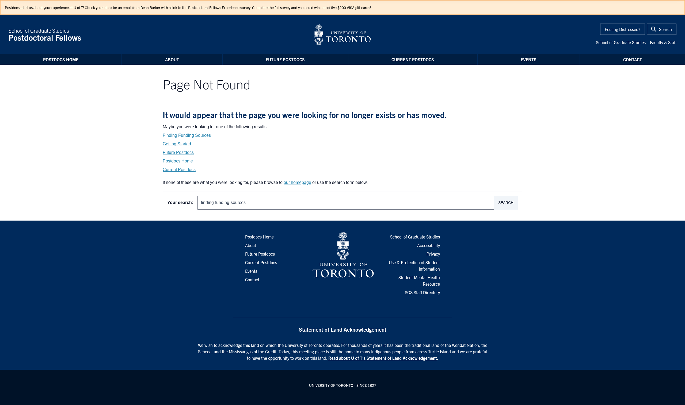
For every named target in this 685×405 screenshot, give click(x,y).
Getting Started (177, 144)
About (172, 59)
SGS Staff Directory (422, 292)
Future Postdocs (285, 59)
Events (528, 59)
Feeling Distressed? (622, 29)
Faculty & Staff (663, 42)
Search (505, 202)
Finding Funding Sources (187, 135)
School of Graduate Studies (45, 34)
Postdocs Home (60, 59)
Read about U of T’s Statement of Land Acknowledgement (382, 358)
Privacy (433, 253)
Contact (632, 59)
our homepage (297, 182)
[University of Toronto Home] (342, 34)
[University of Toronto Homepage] (342, 255)
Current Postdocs (412, 59)
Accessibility (428, 245)
